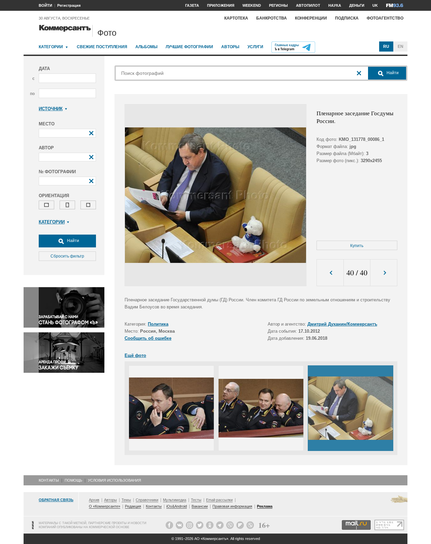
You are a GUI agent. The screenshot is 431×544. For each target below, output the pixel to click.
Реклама (264, 506)
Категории (51, 46)
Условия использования (114, 480)
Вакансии (200, 506)
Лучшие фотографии (189, 46)
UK (375, 5)
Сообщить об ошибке (148, 338)
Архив (94, 500)
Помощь (73, 480)
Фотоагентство (385, 18)
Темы (126, 500)
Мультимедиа (174, 500)
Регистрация (68, 5)
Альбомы (146, 46)
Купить (356, 245)
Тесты (196, 500)
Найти (72, 240)
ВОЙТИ (45, 5)
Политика (158, 324)
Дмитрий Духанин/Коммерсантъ (342, 324)
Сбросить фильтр (67, 256)
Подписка (347, 18)
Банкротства (271, 18)
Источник (51, 108)
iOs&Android (176, 506)
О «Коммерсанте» (104, 506)
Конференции (311, 18)
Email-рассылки (219, 500)
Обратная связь (56, 500)
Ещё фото (135, 355)
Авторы (230, 46)
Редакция (133, 506)
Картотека (236, 18)
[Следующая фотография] (383, 273)
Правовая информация (232, 506)
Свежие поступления (102, 46)
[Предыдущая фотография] (330, 273)
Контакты (49, 480)
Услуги (255, 46)
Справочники (147, 500)
